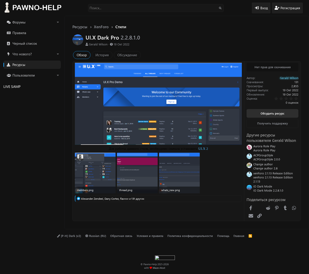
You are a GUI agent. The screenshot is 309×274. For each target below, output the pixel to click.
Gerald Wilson (98, 44)
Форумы (19, 22)
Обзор (82, 55)
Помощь (223, 236)
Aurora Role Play (264, 146)
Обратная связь (121, 236)
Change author (263, 164)
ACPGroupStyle (263, 155)
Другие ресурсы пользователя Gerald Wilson (271, 137)
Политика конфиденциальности (190, 236)
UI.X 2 (203, 148)
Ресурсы (18, 64)
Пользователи (23, 75)
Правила (19, 32)
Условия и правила (150, 236)
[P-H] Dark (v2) (70, 236)
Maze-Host (159, 267)
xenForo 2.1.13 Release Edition (273, 173)
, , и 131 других (112, 198)
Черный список (24, 43)
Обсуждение (127, 55)
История (102, 55)
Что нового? (22, 54)
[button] (58, 22)
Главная (238, 236)
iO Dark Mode (262, 186)
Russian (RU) (97, 236)
